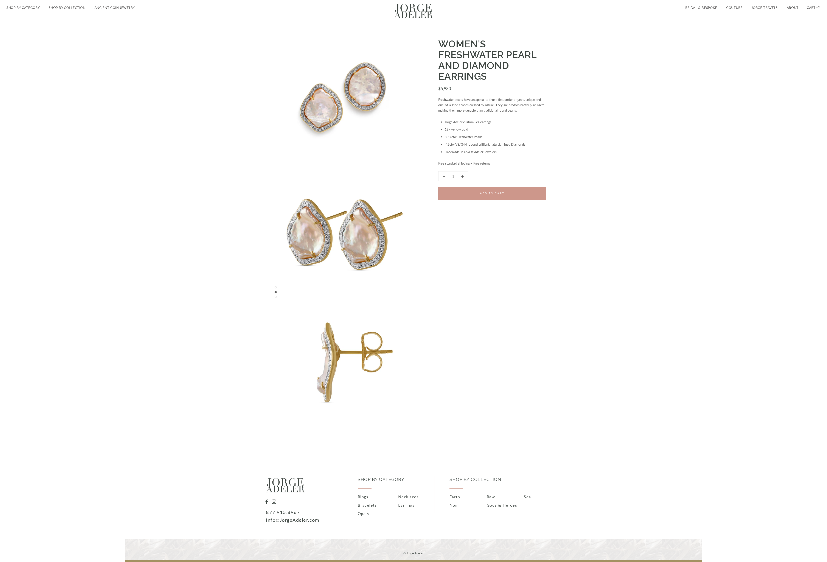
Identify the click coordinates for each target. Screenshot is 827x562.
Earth (454, 496)
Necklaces (408, 496)
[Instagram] (274, 501)
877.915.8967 (283, 512)
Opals (363, 513)
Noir (453, 505)
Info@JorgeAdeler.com (292, 520)
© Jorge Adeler (413, 553)
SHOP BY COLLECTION (67, 7)
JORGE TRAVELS (764, 7)
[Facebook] (266, 501)
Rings (363, 496)
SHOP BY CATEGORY (23, 7)
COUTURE (734, 7)
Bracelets (367, 505)
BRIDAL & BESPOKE (701, 7)
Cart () (814, 7)
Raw (491, 496)
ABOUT (793, 7)
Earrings (406, 505)
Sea (527, 496)
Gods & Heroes (502, 505)
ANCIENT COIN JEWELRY (115, 7)
